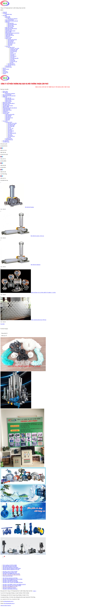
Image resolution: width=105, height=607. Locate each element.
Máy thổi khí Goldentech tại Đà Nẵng (10, 578)
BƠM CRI (7, 22)
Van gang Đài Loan (11, 64)
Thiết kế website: (3, 605)
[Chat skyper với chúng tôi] (2, 148)
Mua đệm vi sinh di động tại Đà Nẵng (10, 588)
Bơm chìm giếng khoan (12, 24)
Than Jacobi (10, 43)
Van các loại (7, 46)
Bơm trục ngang (11, 26)
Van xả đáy (12, 57)
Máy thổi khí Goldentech (12, 18)
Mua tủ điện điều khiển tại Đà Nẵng (10, 566)
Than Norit (10, 45)
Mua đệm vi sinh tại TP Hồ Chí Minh (10, 571)
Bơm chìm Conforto (9, 27)
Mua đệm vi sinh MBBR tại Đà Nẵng (10, 580)
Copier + (34, 590)
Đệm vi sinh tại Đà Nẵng (8, 575)
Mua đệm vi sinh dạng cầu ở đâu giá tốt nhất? (11, 574)
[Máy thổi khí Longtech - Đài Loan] (15, 235)
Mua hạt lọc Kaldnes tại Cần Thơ (9, 587)
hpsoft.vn (9, 605)
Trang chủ (5, 12)
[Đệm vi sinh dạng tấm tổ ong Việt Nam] (15, 319)
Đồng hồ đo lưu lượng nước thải (11, 20)
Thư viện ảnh (5, 72)
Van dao (11, 52)
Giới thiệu (5, 13)
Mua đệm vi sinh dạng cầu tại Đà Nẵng (10, 581)
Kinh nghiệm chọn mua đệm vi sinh (10, 572)
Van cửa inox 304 (13, 61)
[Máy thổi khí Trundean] (12, 207)
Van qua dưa (12, 60)
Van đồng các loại (11, 63)
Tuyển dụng (5, 71)
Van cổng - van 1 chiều (14, 48)
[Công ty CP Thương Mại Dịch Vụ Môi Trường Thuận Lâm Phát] (4, 5)
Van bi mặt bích (13, 56)
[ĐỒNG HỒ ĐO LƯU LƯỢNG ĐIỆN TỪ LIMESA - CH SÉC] (15, 292)
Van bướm (12, 54)
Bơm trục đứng (11, 25)
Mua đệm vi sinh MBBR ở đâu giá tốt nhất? (11, 573)
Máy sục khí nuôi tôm (9, 19)
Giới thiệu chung (8, 14)
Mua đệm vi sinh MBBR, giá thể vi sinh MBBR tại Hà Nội (14, 584)
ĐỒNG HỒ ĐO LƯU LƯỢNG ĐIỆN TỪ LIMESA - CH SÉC (43, 292)
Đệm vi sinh (7, 16)
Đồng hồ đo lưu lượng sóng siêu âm (12, 32)
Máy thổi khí (7, 17)
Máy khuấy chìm (8, 29)
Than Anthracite (11, 40)
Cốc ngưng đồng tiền (14, 58)
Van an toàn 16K (13, 51)
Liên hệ (4, 73)
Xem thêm (2, 323)
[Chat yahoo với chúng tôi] (1, 148)
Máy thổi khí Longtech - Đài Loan (37, 235)
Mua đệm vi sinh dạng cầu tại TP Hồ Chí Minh (12, 585)
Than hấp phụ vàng (11, 42)
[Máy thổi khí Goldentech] (15, 264)
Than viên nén (10, 41)
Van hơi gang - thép (14, 49)
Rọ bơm (11, 62)
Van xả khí (12, 59)
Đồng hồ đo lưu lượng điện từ (11, 28)
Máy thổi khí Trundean (29, 207)
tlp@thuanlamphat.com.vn (8, 601)
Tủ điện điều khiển (9, 34)
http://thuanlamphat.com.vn (9, 603)
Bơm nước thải (10, 23)
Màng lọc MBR (8, 31)
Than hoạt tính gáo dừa (12, 39)
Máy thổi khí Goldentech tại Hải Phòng (10, 567)
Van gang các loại (11, 47)
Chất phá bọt (7, 36)
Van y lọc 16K (13, 53)
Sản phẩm (5, 15)
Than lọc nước (8, 38)
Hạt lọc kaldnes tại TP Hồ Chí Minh (10, 565)
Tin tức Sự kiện (6, 69)
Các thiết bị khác (8, 67)
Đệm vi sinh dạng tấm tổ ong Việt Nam (38, 319)
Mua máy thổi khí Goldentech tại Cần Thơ (11, 569)
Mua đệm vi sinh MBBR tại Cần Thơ (10, 586)
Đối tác (4, 70)
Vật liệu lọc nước (8, 37)
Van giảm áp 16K (13, 50)
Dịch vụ (4, 68)
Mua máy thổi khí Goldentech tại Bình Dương (12, 568)
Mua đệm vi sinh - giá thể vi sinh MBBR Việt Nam (13, 582)
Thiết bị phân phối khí (9, 35)
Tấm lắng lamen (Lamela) (10, 30)
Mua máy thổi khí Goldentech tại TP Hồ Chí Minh (12, 579)
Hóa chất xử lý (8, 65)
